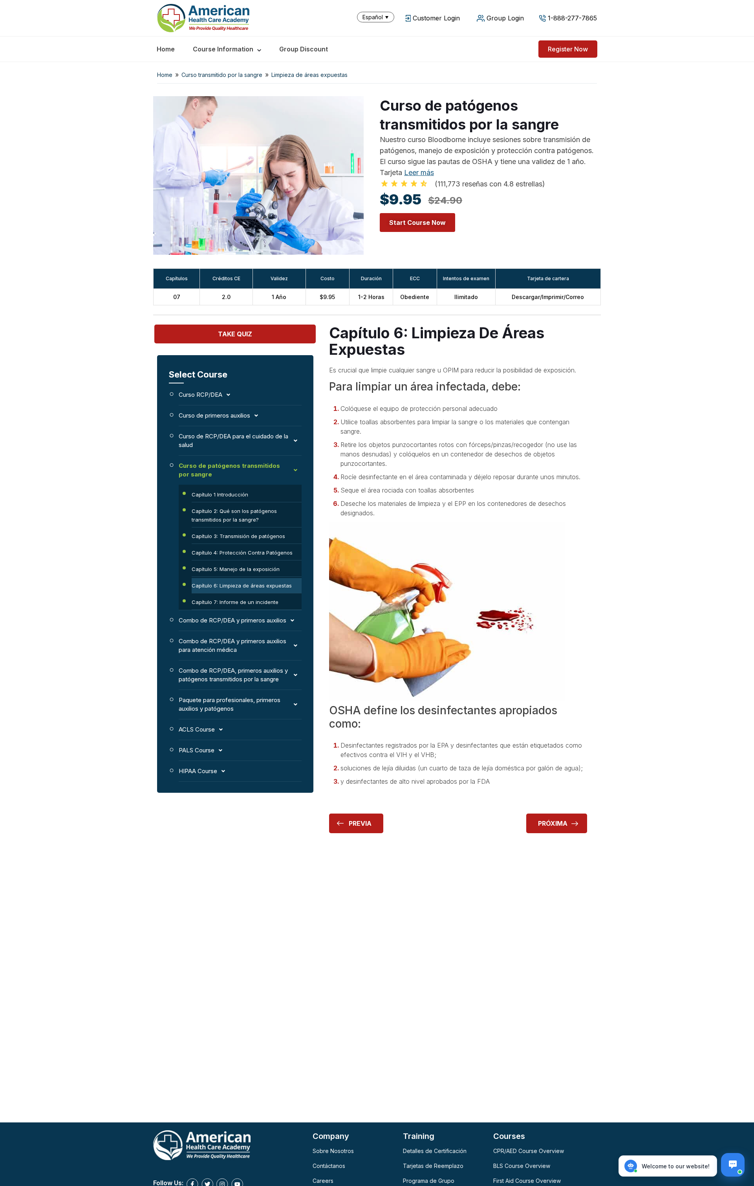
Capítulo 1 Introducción (220, 494)
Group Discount (303, 49)
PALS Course (196, 750)
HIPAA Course (198, 771)
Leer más (419, 172)
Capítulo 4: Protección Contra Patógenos (242, 552)
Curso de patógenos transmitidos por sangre (229, 470)
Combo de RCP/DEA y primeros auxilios (232, 620)
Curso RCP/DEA (200, 394)
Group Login (505, 18)
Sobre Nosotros (333, 1151)
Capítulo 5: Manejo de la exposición (236, 569)
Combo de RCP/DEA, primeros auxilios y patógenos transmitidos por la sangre (233, 675)
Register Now (568, 49)
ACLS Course (197, 729)
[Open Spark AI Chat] (733, 1165)
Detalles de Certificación (435, 1151)
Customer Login (436, 18)
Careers (323, 1180)
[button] (377, 17)
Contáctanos (329, 1165)
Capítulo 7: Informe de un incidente (235, 602)
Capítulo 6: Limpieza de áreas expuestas (242, 585)
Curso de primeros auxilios (214, 415)
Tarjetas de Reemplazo (433, 1165)
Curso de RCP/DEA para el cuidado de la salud (233, 440)
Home (166, 49)
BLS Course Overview (521, 1165)
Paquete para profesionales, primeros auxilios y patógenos (229, 704)
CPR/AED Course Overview (528, 1151)
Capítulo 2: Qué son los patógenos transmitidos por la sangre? (234, 515)
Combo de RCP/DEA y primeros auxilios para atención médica (232, 645)
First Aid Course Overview (527, 1180)
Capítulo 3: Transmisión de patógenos (238, 536)
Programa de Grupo (428, 1180)
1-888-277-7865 (572, 18)
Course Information (223, 49)
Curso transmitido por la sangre (221, 74)
